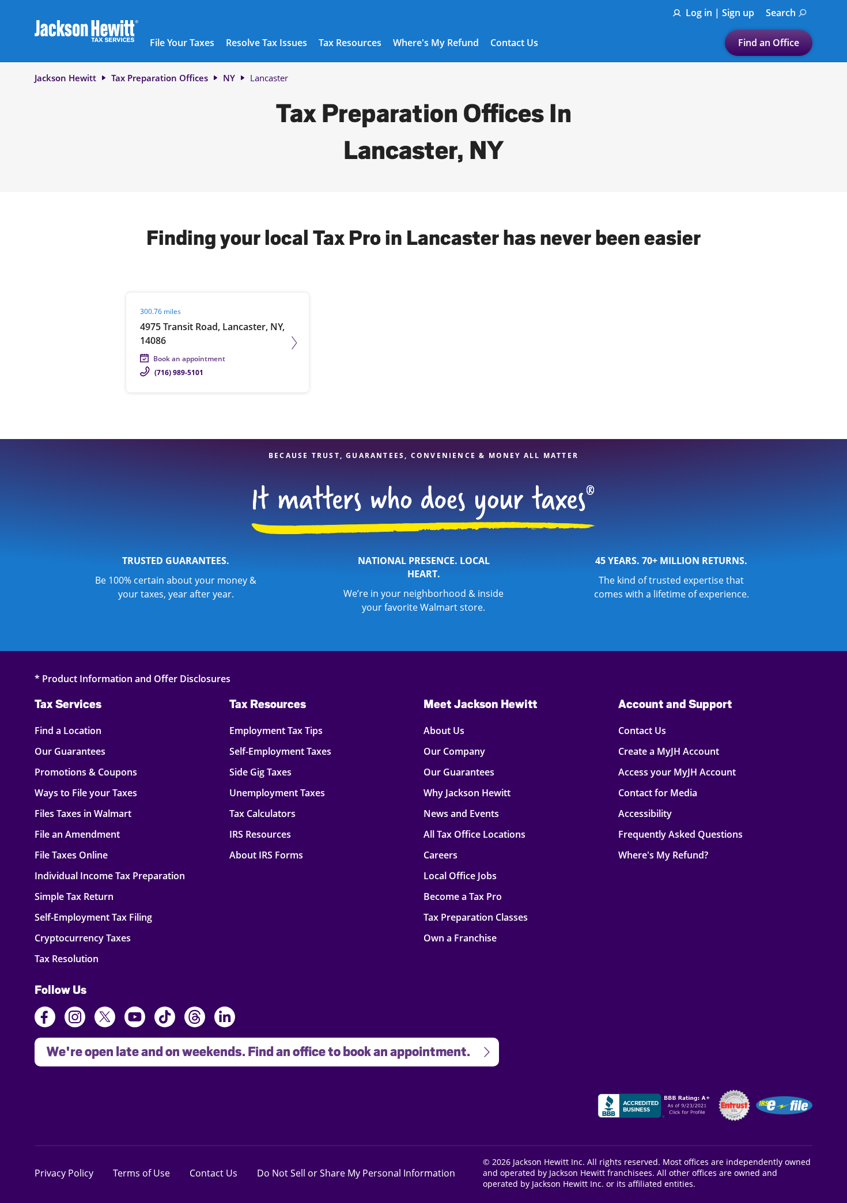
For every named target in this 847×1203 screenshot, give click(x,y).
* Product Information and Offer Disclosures (132, 678)
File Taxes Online (71, 854)
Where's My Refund (436, 43)
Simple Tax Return (74, 896)
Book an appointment (189, 359)
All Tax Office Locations (474, 834)
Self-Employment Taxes (280, 751)
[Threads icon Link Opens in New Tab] (194, 1019)
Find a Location (68, 730)
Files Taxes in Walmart (83, 813)
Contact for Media (657, 792)
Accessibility (645, 813)
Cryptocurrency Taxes (83, 937)
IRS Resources (260, 834)
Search (781, 12)
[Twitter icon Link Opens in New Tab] (104, 1019)
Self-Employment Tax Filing (93, 917)
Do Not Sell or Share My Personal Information (356, 1173)
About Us (443, 730)
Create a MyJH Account (668, 751)
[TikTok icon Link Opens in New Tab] (164, 1019)
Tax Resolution (68, 958)
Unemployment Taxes (277, 792)
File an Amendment (77, 834)
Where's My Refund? (663, 854)
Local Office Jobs (460, 875)
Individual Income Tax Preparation (110, 875)
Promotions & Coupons (86, 771)
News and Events (461, 813)
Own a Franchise (460, 937)
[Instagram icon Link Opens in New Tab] (75, 1019)
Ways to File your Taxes (86, 792)
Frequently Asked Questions (680, 834)
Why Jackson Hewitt (467, 792)
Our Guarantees (70, 751)
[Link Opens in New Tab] (655, 1107)
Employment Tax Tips (276, 730)
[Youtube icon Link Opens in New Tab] (134, 1019)
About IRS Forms (266, 854)
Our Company (454, 751)
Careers (440, 854)
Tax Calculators (262, 813)
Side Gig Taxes (260, 771)
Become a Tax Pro (462, 896)
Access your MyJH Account (677, 771)
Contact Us (514, 43)
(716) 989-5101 (178, 372)
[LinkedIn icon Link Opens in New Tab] (224, 1022)
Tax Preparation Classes (475, 917)
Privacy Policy (64, 1172)
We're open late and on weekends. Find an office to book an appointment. (252, 1048)
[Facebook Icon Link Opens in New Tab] (45, 1019)
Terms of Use (141, 1172)
